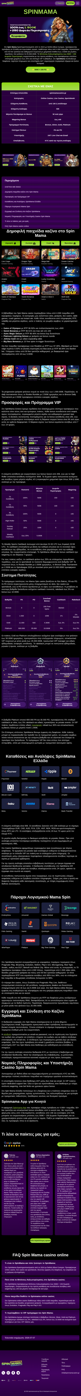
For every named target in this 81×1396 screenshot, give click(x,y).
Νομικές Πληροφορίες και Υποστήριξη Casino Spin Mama (27, 216)
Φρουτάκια (69, 243)
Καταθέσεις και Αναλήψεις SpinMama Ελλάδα (22, 202)
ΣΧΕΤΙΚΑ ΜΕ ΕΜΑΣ (13, 187)
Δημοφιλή (9, 243)
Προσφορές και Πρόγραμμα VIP (17, 197)
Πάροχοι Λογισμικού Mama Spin (17, 207)
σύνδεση (7, 1034)
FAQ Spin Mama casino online (17, 226)
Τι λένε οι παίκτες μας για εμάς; (17, 221)
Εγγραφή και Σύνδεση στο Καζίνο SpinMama (22, 211)
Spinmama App (19, 1108)
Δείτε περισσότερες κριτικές (40, 1240)
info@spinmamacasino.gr (70, 1373)
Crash (49, 243)
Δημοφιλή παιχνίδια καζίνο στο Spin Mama (21, 192)
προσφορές (37, 725)
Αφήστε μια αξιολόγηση (67, 1144)
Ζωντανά (29, 243)
